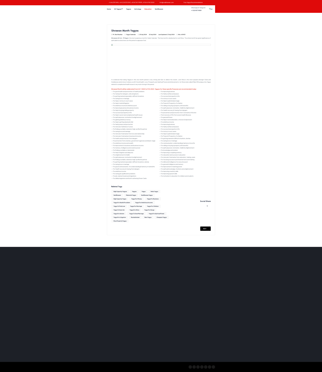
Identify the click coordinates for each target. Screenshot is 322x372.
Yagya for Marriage (136, 206)
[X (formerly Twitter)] (207, 206)
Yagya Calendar (131, 34)
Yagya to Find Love (119, 206)
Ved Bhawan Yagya (147, 195)
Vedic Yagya (154, 191)
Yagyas (128, 9)
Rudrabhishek (135, 217)
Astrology (137, 9)
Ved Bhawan (159, 9)
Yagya (143, 191)
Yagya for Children (153, 206)
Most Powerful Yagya (120, 221)
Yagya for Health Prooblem (122, 202)
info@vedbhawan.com (167, 2)
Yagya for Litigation (120, 217)
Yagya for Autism (119, 213)
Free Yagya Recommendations (193, 2)
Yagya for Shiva (134, 210)
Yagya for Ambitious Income (144, 202)
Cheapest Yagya (162, 217)
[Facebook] (204, 206)
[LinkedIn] (210, 206)
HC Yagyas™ (118, 9)
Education (148, 9)
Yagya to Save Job (119, 210)
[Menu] (211, 9)
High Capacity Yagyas (120, 191)
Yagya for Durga (149, 210)
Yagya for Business (153, 199)
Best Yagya (148, 217)
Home (109, 9)
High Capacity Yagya (120, 199)
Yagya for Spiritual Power (156, 213)
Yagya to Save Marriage (136, 213)
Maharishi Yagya (131, 195)
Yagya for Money (136, 199)
